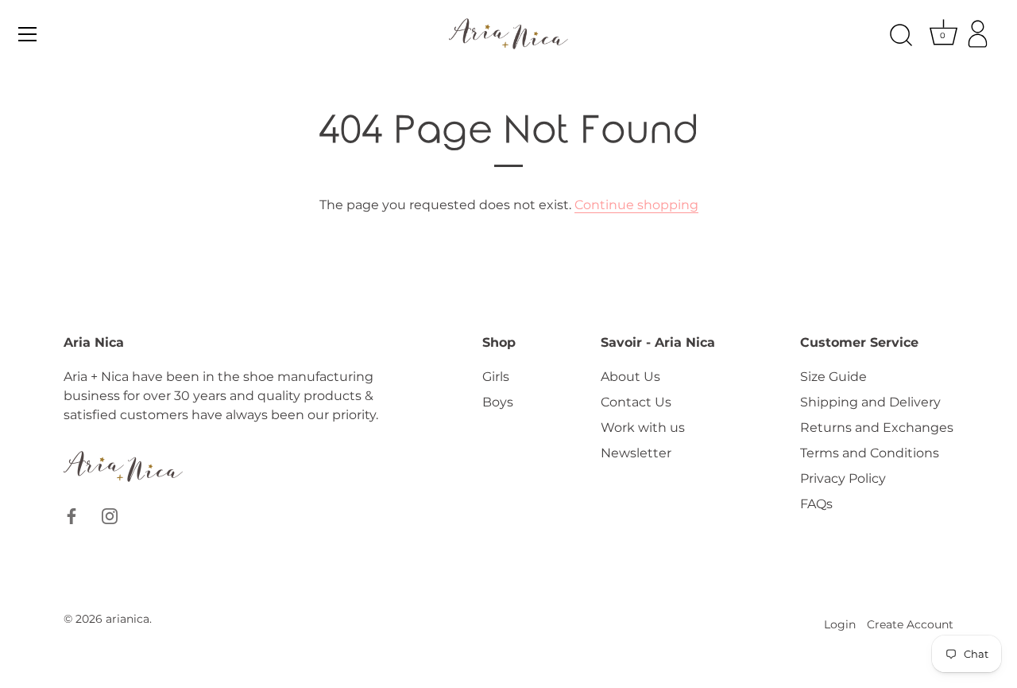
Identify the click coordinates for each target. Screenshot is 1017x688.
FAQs (816, 503)
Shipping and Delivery (870, 402)
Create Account (910, 624)
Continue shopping (636, 204)
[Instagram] (110, 515)
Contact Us (636, 402)
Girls (495, 376)
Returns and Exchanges (876, 427)
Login (840, 624)
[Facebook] (71, 515)
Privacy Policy (843, 478)
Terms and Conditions (869, 453)
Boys (497, 402)
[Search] (901, 35)
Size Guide (833, 376)
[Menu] (27, 34)
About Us (630, 376)
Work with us (643, 427)
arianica (127, 618)
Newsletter (636, 453)
